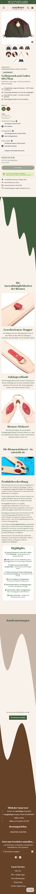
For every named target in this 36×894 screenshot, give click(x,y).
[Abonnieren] (32, 851)
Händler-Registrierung (18, 886)
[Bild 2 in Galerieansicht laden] (15, 48)
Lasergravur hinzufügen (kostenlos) (14, 150)
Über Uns (18, 871)
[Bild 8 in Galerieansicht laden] (27, 54)
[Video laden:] (18, 466)
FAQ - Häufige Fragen (18, 875)
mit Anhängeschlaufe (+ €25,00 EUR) (15, 133)
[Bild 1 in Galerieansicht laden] (9, 48)
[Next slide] (34, 2)
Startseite (5, 67)
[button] (28, 8)
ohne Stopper (8, 126)
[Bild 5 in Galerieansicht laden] (9, 54)
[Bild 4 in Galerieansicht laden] (27, 48)
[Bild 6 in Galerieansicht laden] (15, 54)
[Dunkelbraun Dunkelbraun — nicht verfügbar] (8, 109)
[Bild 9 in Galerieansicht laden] (15, 60)
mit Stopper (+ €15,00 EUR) (12, 123)
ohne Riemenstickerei (10, 146)
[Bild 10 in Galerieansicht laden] (21, 60)
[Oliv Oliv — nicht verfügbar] (4, 109)
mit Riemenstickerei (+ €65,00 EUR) (14, 143)
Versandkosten (13, 160)
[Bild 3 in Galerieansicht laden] (21, 48)
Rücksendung (18, 882)
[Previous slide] (2, 2)
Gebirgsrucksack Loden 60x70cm (14, 69)
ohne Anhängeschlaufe (10, 136)
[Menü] (4, 8)
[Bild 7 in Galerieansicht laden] (21, 54)
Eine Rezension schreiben (18, 717)
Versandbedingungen (18, 878)
